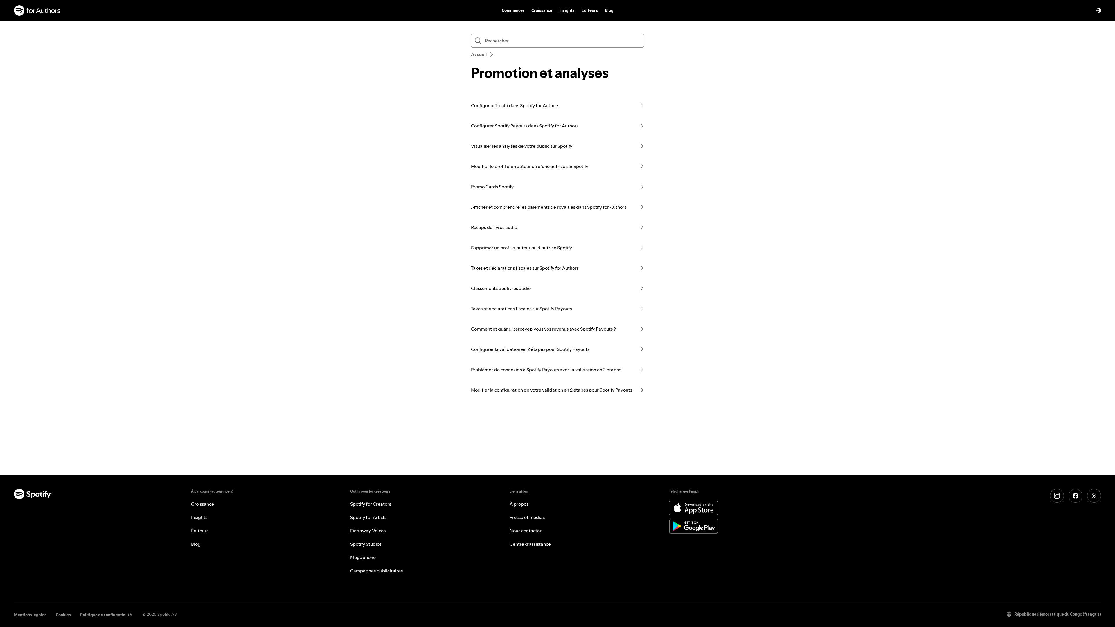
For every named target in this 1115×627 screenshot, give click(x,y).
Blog (609, 10)
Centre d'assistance (530, 544)
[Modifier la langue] (1098, 10)
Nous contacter (526, 530)
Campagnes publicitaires (376, 570)
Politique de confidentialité (106, 615)
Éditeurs (590, 10)
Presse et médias (527, 517)
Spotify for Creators (370, 504)
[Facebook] (1075, 496)
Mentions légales (30, 615)
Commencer (513, 10)
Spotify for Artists (368, 517)
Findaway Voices (368, 530)
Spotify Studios (366, 544)
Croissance (541, 10)
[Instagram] (1057, 496)
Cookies (63, 615)
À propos (519, 504)
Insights (567, 10)
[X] (1094, 496)
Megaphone (363, 557)
